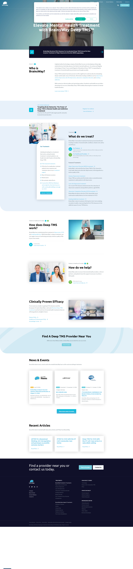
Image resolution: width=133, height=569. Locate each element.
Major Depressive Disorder (61, 484)
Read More (34, 448)
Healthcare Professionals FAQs (37, 319)
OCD (62, 232)
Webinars (84, 508)
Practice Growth (85, 505)
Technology (84, 482)
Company (92, 1)
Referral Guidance (86, 495)
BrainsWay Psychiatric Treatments (63, 482)
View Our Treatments (46, 193)
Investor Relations (109, 1)
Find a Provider (124, 5)
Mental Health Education (87, 507)
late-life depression (71, 77)
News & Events (100, 1)
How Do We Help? (86, 490)
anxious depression (60, 77)
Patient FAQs (32, 317)
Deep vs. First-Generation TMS (88, 484)
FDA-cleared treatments (48, 163)
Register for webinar (88, 108)
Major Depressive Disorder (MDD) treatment (81, 166)
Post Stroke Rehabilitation (61, 513)
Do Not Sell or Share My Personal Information (56, 522)
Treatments (58, 480)
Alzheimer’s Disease (59, 504)
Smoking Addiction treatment (76, 199)
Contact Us (127, 1)
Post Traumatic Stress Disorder (62, 496)
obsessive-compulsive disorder (85, 77)
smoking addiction (36, 234)
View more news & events (66, 411)
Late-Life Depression (59, 488)
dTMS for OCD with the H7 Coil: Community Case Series (66, 441)
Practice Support (85, 493)
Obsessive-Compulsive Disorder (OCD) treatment (82, 191)
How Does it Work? (87, 480)
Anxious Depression (59, 486)
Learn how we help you (79, 283)
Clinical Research (85, 503)
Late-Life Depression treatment (77, 183)
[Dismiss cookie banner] (96, 5)
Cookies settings (69, 19)
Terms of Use (38, 522)
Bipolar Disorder (58, 494)
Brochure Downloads (86, 512)
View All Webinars (87, 111)
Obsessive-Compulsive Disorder (62, 490)
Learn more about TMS (61, 91)
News (32, 387)
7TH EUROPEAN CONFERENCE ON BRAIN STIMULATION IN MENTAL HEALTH (92, 393)
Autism (57, 506)
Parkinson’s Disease (59, 512)
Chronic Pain (58, 508)
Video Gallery (85, 510)
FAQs (83, 486)
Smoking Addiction (59, 492)
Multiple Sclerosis (59, 510)
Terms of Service (32, 522)
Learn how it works (39, 245)
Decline (91, 19)
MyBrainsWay (119, 1)
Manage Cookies (68, 522)
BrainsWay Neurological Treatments (63, 502)
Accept (80, 19)
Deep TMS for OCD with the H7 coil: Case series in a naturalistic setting (92, 441)
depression (99, 75)
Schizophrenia (58, 498)
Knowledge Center (34, 321)
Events (58, 387)
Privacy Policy (44, 522)
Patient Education (86, 496)
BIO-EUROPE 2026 (61, 392)
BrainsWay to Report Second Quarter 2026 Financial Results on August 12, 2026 (40, 391)
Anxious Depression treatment (77, 176)
